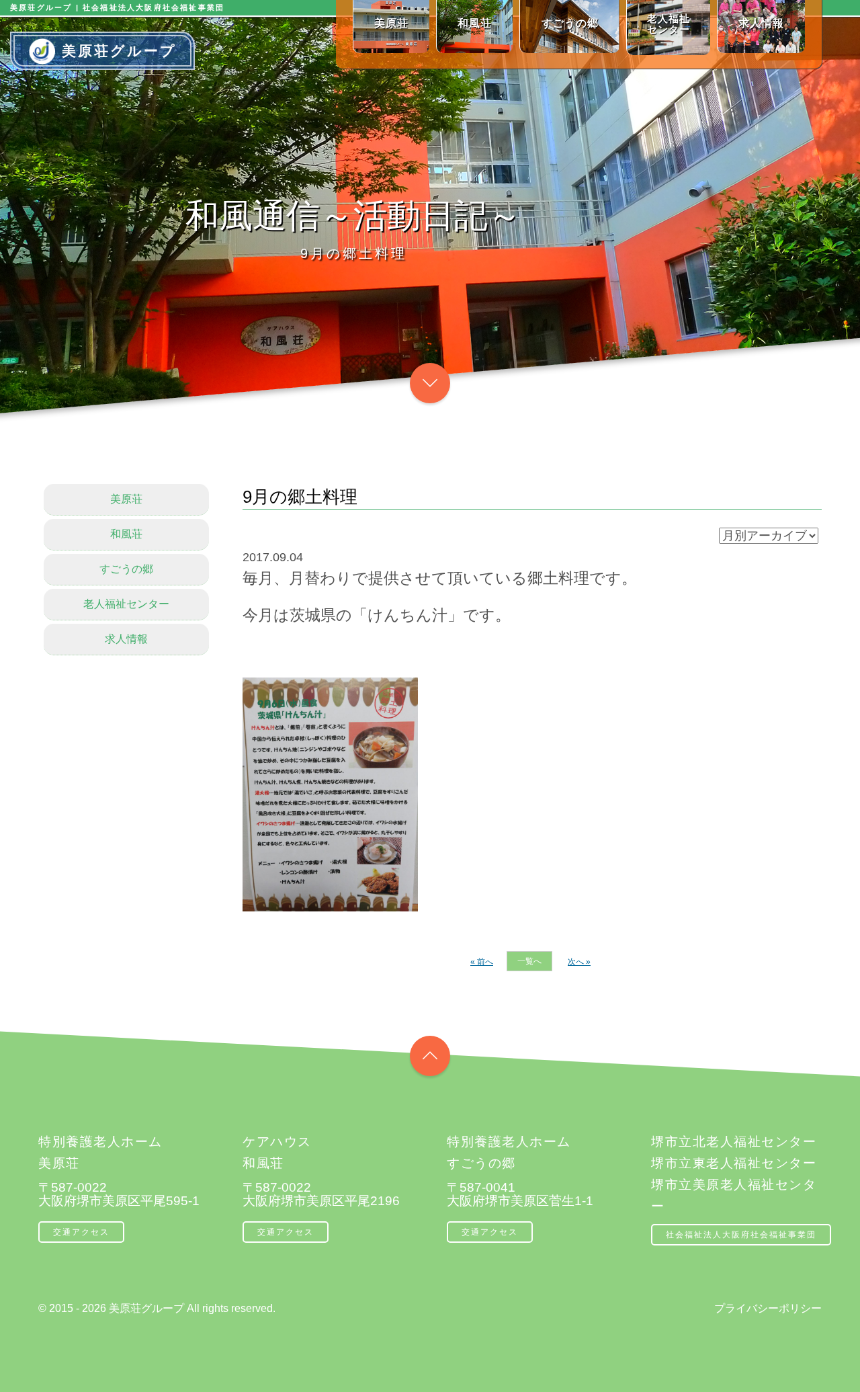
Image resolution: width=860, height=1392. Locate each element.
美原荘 (126, 499)
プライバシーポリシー (768, 1308)
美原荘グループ (119, 50)
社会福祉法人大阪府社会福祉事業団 (741, 1234)
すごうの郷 (126, 569)
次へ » (579, 962)
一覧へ (529, 961)
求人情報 (126, 639)
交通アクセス (81, 1232)
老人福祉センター (126, 604)
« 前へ (481, 962)
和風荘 (126, 534)
